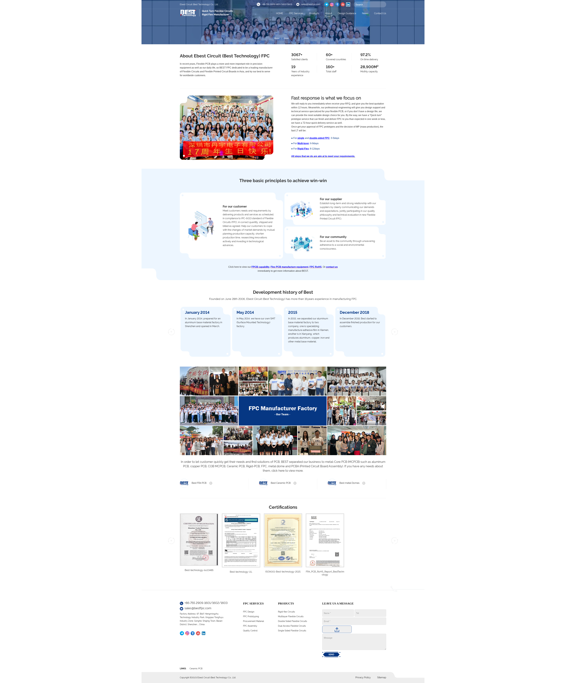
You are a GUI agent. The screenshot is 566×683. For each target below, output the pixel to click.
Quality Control (250, 630)
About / (288, 38)
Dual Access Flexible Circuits (292, 626)
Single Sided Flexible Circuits (292, 630)
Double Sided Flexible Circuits (292, 621)
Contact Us (380, 13)
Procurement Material (253, 621)
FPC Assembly (250, 626)
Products (314, 13)
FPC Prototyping (251, 616)
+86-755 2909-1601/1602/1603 (277, 4)
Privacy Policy (363, 677)
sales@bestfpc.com (310, 4)
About (328, 13)
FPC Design (248, 612)
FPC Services (296, 13)
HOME (279, 13)
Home (276, 38)
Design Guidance (347, 13)
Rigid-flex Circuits (286, 612)
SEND (331, 654)
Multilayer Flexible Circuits (290, 616)
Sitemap (381, 677)
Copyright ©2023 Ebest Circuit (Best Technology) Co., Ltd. (208, 677)
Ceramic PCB (196, 668)
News (365, 13)
